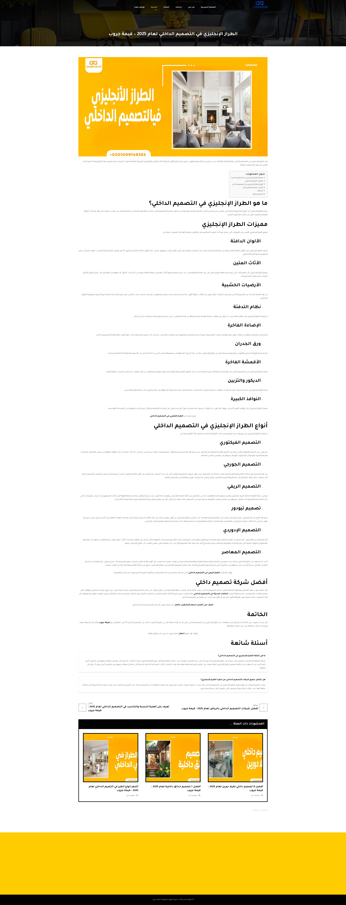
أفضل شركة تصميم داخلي (253, 188)
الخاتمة (260, 191)
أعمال (181, 634)
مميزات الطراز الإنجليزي (254, 181)
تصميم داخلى (255, 795)
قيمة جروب (104, 623)
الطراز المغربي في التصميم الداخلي (166, 416)
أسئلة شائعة (258, 194)
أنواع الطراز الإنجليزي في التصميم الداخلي (247, 184)
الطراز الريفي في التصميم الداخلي (204, 573)
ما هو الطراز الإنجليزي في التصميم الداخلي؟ (247, 178)
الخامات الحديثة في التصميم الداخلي (211, 594)
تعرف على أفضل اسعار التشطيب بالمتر (193, 605)
